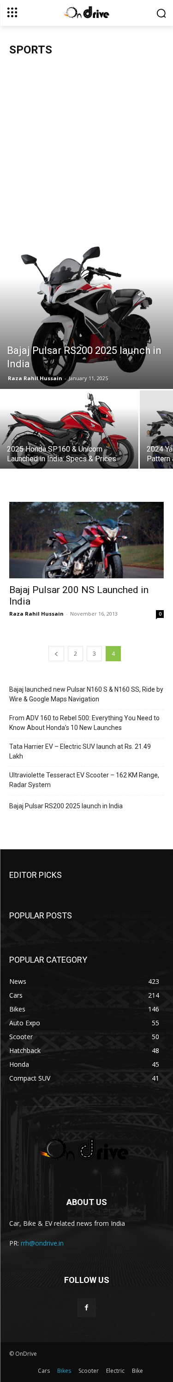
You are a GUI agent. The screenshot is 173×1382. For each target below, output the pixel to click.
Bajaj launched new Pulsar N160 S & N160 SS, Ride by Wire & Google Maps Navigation (86, 694)
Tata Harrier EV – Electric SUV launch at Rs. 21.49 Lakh (80, 751)
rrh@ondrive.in (42, 1243)
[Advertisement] (86, 154)
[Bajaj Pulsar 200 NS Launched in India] (86, 540)
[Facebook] (86, 1308)
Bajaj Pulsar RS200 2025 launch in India (66, 806)
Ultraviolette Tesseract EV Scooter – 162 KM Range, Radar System (84, 779)
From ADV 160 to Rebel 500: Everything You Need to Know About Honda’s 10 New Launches (84, 722)
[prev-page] (56, 653)
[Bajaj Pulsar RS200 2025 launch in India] (86, 317)
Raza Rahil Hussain (35, 378)
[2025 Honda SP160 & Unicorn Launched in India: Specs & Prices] (69, 433)
